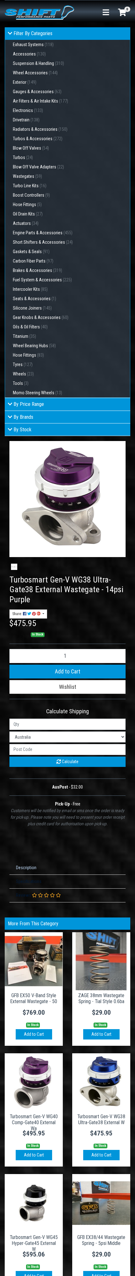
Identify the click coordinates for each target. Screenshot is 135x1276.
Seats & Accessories (34, 298)
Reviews (24, 895)
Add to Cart (67, 671)
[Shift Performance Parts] (39, 12)
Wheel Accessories (35, 72)
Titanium (24, 336)
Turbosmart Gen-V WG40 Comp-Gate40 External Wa (34, 1122)
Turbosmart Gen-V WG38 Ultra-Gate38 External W (101, 1119)
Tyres (23, 364)
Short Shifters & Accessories (43, 242)
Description (26, 867)
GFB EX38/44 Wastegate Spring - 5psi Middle (101, 1240)
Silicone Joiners (32, 308)
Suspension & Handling (38, 63)
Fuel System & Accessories (42, 279)
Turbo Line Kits (29, 185)
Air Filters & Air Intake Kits (40, 101)
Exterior (24, 82)
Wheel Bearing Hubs (34, 345)
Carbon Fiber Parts (33, 260)
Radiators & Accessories (40, 129)
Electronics (28, 110)
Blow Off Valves (31, 148)
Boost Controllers (31, 195)
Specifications (28, 881)
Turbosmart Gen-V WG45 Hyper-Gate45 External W (34, 1243)
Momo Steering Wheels (37, 392)
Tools (21, 383)
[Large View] (14, 567)
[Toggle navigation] (106, 12)
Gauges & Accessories (37, 91)
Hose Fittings (27, 204)
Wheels (23, 373)
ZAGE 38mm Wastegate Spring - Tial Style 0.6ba (101, 998)
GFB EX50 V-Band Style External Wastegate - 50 (33, 998)
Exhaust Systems (33, 44)
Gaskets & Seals (31, 251)
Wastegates (27, 176)
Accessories (29, 53)
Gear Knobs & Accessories (40, 317)
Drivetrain (26, 119)
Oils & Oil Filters (30, 326)
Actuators (26, 223)
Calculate (69, 761)
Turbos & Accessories (37, 138)
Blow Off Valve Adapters (38, 166)
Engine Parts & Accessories (43, 232)
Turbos (23, 157)
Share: (17, 614)
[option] (14, 567)
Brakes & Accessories (37, 270)
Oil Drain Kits (28, 213)
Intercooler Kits (30, 289)
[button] (67, 687)
